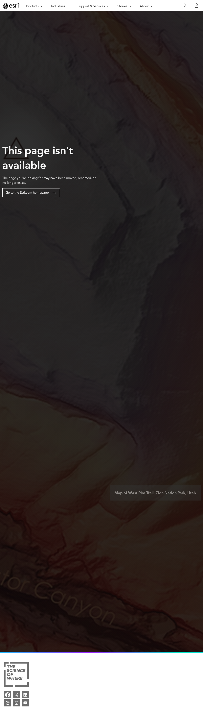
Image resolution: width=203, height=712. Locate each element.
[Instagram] (16, 702)
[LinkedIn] (25, 694)
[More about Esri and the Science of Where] (16, 675)
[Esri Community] (7, 702)
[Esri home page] (11, 6)
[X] (16, 694)
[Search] (184, 5)
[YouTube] (25, 702)
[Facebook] (7, 694)
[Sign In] (196, 5)
